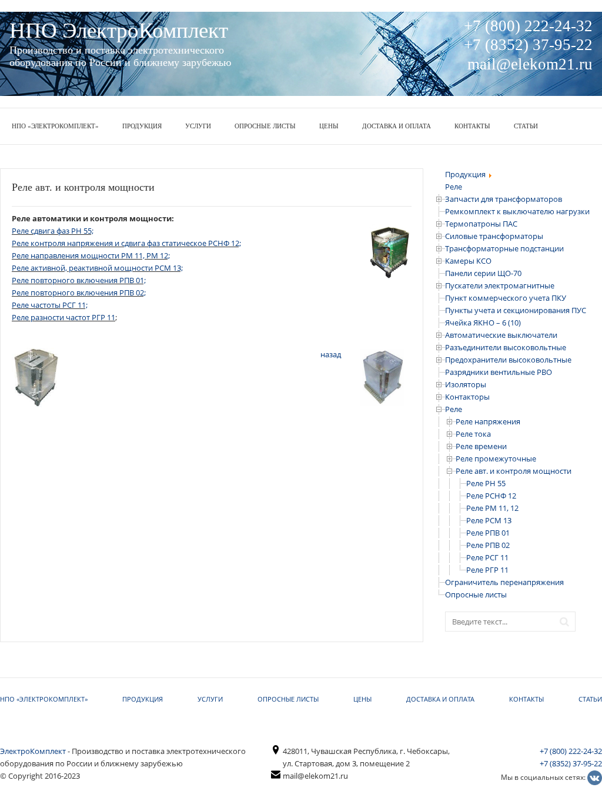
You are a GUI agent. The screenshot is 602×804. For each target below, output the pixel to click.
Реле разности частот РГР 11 (63, 317)
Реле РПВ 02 (488, 545)
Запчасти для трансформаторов (503, 199)
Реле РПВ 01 (488, 532)
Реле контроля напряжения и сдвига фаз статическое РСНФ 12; (126, 243)
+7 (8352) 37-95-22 (571, 763)
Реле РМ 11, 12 (492, 508)
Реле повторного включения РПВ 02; (79, 292)
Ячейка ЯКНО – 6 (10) (483, 322)
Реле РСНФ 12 (491, 495)
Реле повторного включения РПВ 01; (79, 280)
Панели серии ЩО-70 (483, 273)
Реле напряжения (488, 421)
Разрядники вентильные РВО (498, 372)
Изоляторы (465, 384)
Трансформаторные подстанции (504, 248)
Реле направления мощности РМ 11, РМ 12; (91, 255)
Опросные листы (265, 125)
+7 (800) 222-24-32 (571, 751)
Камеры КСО (468, 260)
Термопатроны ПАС (481, 223)
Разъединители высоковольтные (505, 347)
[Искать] (567, 620)
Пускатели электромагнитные (499, 285)
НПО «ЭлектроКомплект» (55, 125)
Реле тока (473, 433)
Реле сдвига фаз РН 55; (52, 230)
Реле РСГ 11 (487, 557)
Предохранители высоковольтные (508, 359)
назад (330, 354)
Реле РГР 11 (487, 569)
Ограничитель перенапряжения (504, 582)
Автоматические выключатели (501, 335)
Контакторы (467, 396)
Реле (453, 409)
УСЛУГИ (198, 125)
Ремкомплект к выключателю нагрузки (517, 211)
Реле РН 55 (486, 483)
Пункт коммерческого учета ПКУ (505, 298)
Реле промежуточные (496, 458)
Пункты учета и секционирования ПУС (515, 310)
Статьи (526, 125)
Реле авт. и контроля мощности (513, 471)
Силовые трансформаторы (494, 236)
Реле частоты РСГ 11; (50, 305)
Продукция (142, 125)
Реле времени (481, 446)
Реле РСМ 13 (488, 520)
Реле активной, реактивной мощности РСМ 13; (97, 268)
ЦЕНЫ (329, 125)
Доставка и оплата (396, 125)
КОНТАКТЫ (472, 125)
